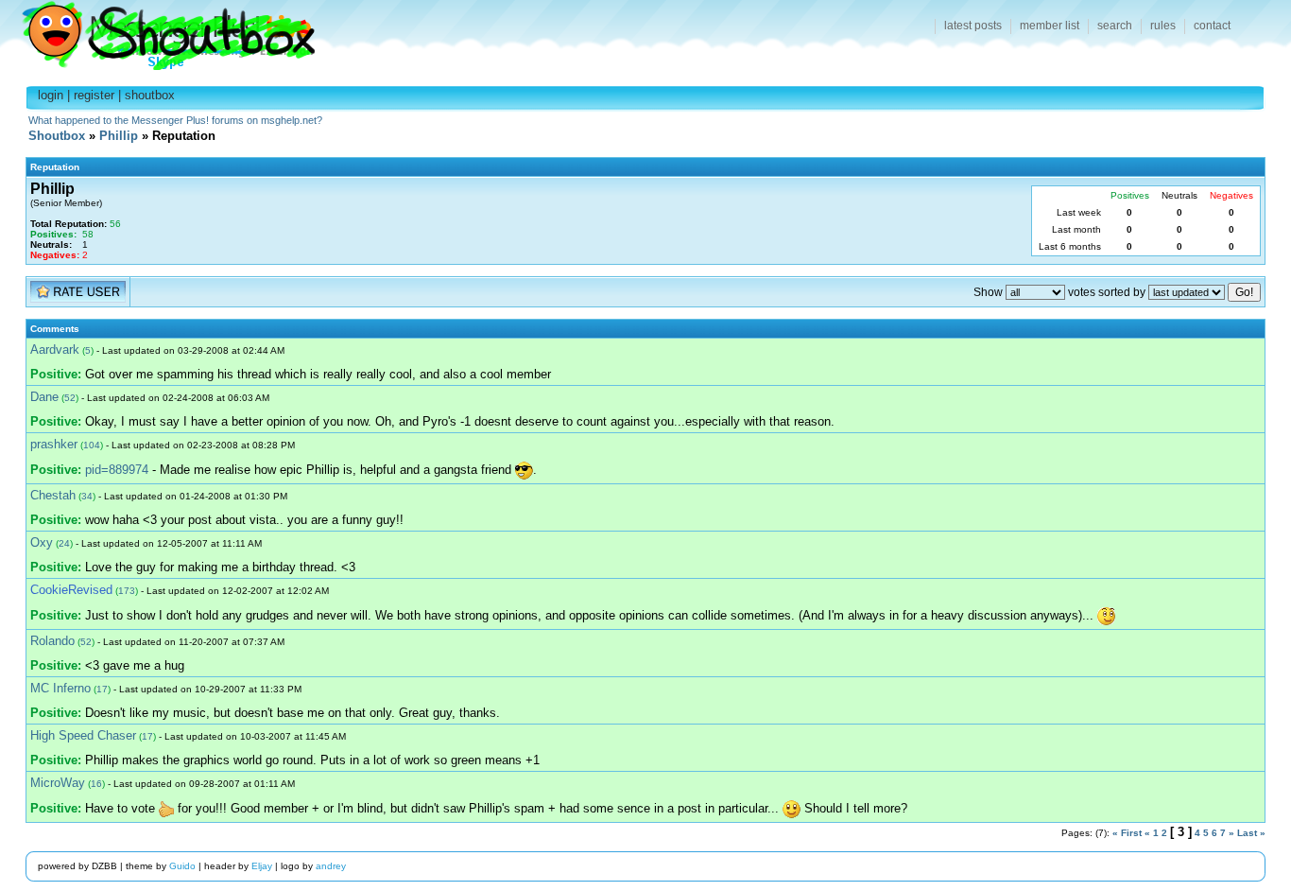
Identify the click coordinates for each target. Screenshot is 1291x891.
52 (70, 398)
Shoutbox (157, 30)
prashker (53, 444)
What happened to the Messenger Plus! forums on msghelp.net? (175, 120)
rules (1163, 25)
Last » (1251, 833)
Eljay (261, 866)
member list (1049, 25)
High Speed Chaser (83, 735)
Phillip (118, 136)
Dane (44, 397)
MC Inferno (60, 688)
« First (1127, 833)
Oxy (41, 542)
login (50, 95)
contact (1212, 25)
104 (91, 445)
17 (102, 689)
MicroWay (57, 783)
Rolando (52, 641)
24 (64, 543)
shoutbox (150, 95)
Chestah (53, 495)
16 (96, 783)
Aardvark (54, 349)
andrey (331, 866)
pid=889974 (116, 470)
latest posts (973, 25)
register (94, 95)
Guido (182, 866)
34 (87, 496)
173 (126, 590)
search (1114, 25)
